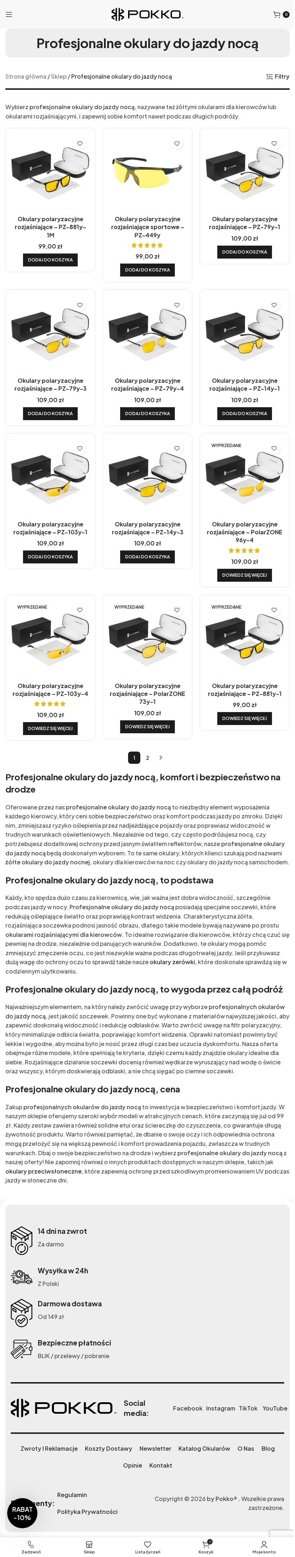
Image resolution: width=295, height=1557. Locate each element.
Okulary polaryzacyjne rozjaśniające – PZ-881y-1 (245, 689)
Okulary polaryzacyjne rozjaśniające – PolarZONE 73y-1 (147, 694)
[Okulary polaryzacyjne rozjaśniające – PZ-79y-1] (244, 173)
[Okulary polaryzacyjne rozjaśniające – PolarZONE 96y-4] (244, 478)
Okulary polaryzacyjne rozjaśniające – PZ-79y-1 (244, 223)
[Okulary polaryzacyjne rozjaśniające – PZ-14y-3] (147, 478)
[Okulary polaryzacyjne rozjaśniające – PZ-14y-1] (244, 334)
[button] (50, 260)
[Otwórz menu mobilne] (9, 14)
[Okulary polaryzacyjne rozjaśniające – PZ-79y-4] (147, 334)
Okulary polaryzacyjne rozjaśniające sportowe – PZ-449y (147, 227)
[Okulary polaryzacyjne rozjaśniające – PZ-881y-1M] (50, 173)
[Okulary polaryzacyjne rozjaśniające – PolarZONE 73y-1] (147, 639)
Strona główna (25, 76)
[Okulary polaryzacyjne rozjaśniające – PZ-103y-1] (50, 478)
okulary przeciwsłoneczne (43, 1171)
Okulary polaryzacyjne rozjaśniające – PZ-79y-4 (147, 384)
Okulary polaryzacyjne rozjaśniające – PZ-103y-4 (50, 689)
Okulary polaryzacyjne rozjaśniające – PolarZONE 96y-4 (244, 532)
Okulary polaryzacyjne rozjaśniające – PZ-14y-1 (244, 384)
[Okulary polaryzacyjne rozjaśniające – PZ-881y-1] (244, 639)
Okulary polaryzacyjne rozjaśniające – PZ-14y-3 (147, 528)
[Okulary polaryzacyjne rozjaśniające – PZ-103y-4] (50, 639)
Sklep (59, 76)
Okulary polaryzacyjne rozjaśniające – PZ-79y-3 (50, 384)
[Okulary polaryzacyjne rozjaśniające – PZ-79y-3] (50, 334)
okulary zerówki (172, 962)
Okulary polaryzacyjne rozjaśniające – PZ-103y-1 (50, 528)
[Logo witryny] (147, 13)
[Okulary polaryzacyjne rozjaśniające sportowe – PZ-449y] (147, 173)
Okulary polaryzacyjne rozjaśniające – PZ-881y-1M (50, 227)
